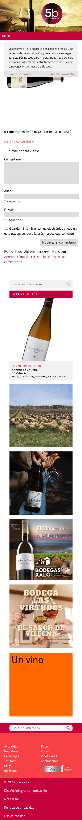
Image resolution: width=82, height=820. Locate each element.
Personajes (11, 756)
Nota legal (11, 798)
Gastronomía (49, 760)
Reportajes (11, 751)
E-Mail (9, 209)
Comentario (12, 159)
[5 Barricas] (52, 14)
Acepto (55, 74)
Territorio (10, 760)
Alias (7, 190)
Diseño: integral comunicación (25, 790)
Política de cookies (19, 74)
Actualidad (11, 746)
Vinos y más (49, 756)
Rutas (45, 746)
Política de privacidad (19, 807)
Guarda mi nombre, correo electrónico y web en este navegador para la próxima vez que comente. (40, 231)
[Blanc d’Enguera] (41, 329)
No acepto (67, 74)
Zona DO (47, 751)
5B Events (10, 770)
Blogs (8, 765)
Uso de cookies (14, 815)
